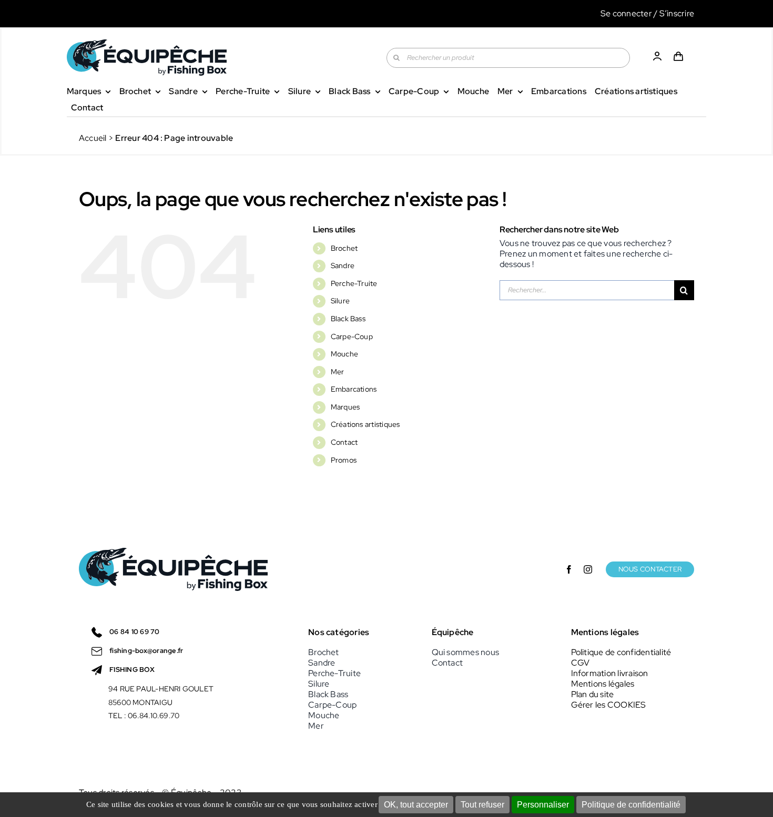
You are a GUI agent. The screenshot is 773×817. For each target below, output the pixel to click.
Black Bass (348, 318)
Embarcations (354, 389)
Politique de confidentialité (631, 804)
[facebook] (569, 569)
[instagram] (588, 569)
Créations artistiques (365, 424)
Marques (345, 407)
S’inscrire (676, 13)
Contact (344, 442)
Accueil (93, 138)
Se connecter (626, 13)
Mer (337, 371)
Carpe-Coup (352, 336)
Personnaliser (543, 804)
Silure (340, 300)
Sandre (342, 265)
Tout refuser (482, 804)
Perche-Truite (354, 283)
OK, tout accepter (416, 804)
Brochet (344, 248)
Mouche (344, 354)
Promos (344, 460)
